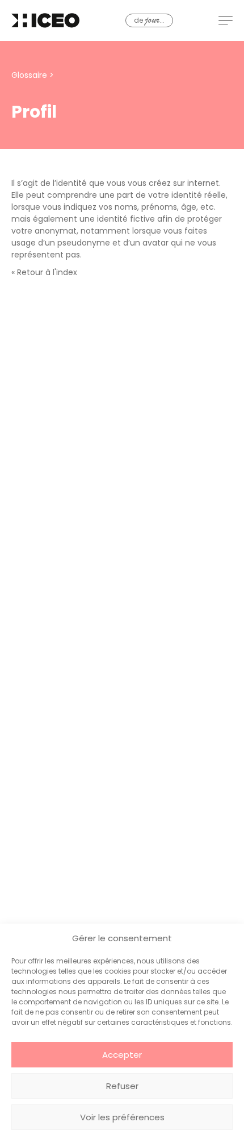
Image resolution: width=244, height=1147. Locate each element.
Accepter (122, 1055)
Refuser (122, 1086)
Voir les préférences (122, 1117)
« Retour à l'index (44, 272)
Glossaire (29, 75)
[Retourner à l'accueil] (45, 20)
